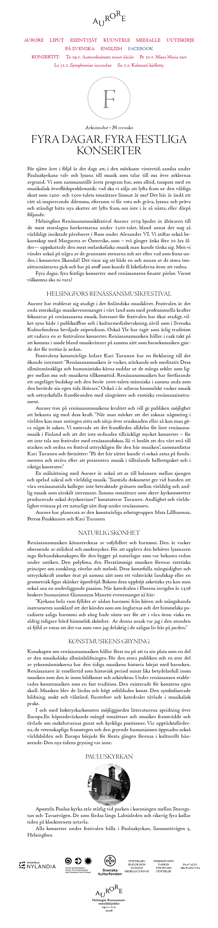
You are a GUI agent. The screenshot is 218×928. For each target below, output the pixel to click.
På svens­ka (122, 127)
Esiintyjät (83, 40)
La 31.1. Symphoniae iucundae (83, 65)
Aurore (33, 40)
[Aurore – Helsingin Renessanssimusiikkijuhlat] (109, 19)
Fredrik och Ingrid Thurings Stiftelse (163, 866)
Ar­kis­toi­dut (96, 127)
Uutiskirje (180, 40)
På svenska (80, 49)
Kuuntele (116, 40)
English (111, 49)
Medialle (148, 40)
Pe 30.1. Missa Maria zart (163, 57)
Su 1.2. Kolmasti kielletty (141, 65)
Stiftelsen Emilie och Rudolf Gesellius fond (137, 866)
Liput (57, 40)
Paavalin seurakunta (190, 866)
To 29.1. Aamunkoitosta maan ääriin (100, 57)
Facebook (140, 49)
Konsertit (45, 57)
